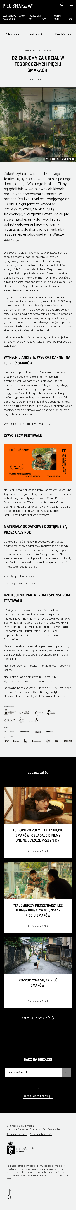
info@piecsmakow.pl (38, 1096)
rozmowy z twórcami (17, 583)
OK (66, 1072)
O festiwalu (12, 34)
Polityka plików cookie (41, 1134)
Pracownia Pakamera (29, 1129)
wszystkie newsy (33, 1018)
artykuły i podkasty (15, 576)
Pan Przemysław (52, 1129)
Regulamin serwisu (17, 1134)
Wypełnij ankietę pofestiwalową (23, 424)
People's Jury (63, 34)
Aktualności (37, 34)
